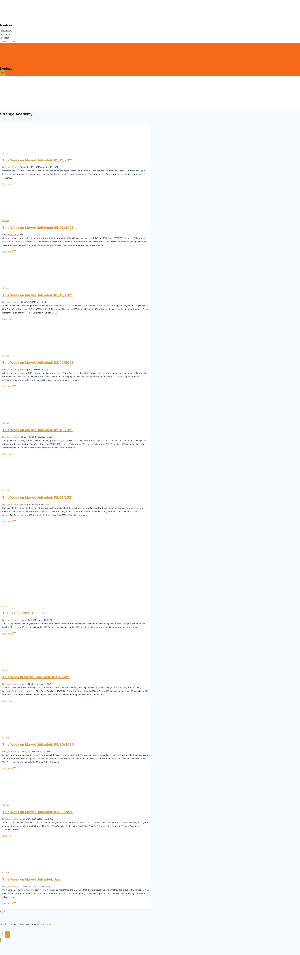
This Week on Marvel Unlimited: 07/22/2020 (37, 812)
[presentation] (75, 136)
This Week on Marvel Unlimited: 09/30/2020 (38, 744)
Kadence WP (45, 924)
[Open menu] (2, 73)
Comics (5, 153)
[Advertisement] (150, 93)
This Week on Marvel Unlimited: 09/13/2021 (37, 160)
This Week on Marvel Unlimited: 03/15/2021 (37, 295)
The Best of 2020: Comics (23, 613)
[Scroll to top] (2, 934)
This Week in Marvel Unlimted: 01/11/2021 (36, 677)
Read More (9, 184)
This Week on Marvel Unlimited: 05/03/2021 (37, 228)
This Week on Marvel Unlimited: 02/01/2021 (37, 497)
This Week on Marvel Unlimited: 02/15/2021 (37, 430)
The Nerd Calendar (10, 41)
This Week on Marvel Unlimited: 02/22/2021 (37, 363)
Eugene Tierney (12, 167)
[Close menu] (0, 940)
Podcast (5, 38)
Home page (6, 31)
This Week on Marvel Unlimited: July (31, 879)
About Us (5, 34)
